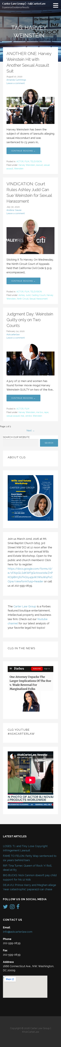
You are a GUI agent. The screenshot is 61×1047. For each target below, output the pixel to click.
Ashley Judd (24, 295)
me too (39, 412)
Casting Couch (39, 295)
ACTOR (20, 161)
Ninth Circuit (22, 299)
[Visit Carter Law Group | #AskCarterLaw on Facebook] (18, 907)
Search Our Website (16, 437)
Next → (31, 430)
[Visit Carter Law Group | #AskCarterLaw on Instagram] (12, 907)
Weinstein (18, 168)
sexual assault (13, 416)
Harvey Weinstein (27, 165)
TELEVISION (36, 161)
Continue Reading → (23, 151)
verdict (28, 416)
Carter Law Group (24, 606)
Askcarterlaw (13, 334)
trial (22, 416)
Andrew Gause (14, 210)
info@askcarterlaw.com (17, 931)
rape (46, 412)
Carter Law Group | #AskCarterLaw (24, 3)
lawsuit (39, 165)
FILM (27, 161)
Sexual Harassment (38, 299)
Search (49, 443)
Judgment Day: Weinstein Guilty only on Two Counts (30, 320)
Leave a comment (16, 83)
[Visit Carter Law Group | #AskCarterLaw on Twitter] (5, 907)
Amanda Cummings (16, 80)
